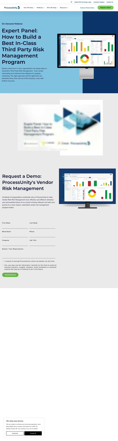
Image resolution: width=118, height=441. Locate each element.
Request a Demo (105, 7)
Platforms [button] (40, 8)
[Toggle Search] (71, 2)
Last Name (34, 223)
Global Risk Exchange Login (82, 2)
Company (5, 240)
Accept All (33, 433)
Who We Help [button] (51, 8)
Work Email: (6, 231)
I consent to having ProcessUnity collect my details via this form (29, 261)
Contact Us (110, 2)
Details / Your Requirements (12, 249)
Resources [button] (63, 8)
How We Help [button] (28, 8)
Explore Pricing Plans (87, 8)
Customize (15, 433)
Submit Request (10, 275)
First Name (6, 223)
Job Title (33, 240)
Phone (32, 231)
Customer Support (98, 2)
